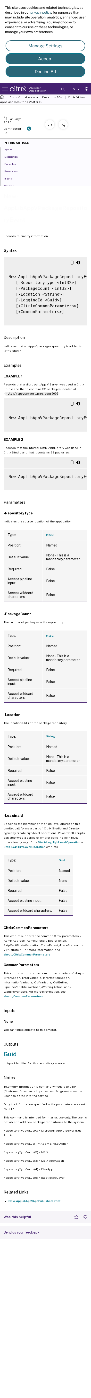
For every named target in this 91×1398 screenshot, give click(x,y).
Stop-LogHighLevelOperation (24, 847)
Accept (45, 58)
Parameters (10, 171)
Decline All (45, 71)
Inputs (8, 178)
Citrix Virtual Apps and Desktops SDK (36, 97)
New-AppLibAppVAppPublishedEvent (34, 1201)
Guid (62, 860)
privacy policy (40, 12)
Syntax (8, 149)
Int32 (50, 535)
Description (11, 156)
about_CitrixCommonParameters (27, 954)
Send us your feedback (22, 1232)
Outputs (9, 185)
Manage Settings (45, 45)
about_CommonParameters (23, 996)
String (50, 736)
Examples (10, 163)
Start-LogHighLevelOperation (59, 842)
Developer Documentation (37, 89)
